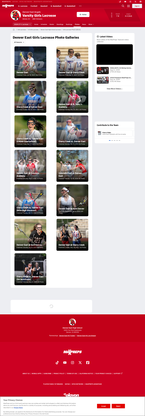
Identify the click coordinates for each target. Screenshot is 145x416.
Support (117, 373)
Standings (60, 24)
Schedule (44, 24)
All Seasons (18, 42)
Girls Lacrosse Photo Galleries (72, 29)
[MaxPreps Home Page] (13, 29)
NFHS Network (26, 1)
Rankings (69, 24)
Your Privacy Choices (103, 373)
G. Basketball (70, 6)
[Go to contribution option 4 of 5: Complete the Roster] (117, 140)
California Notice (86, 373)
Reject (118, 406)
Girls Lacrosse (22, 29)
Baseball (44, 6)
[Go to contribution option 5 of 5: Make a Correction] (119, 140)
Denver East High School (72, 327)
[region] (72, 406)
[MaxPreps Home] (8, 6)
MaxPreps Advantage (43, 1)
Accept (103, 406)
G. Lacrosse (22, 6)
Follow (84, 14)
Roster (52, 24)
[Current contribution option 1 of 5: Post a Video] (110, 140)
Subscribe (47, 373)
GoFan (15, 1)
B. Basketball (56, 6)
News (84, 24)
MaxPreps (6, 1)
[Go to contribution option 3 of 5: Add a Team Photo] (114, 140)
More (90, 24)
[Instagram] (130, 1)
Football (34, 6)
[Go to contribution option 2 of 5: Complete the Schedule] (112, 140)
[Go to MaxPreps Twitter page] (80, 363)
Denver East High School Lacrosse (51, 29)
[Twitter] (135, 1)
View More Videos (114, 88)
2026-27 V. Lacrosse (21, 24)
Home (36, 24)
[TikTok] (120, 1)
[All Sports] (80, 6)
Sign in (137, 6)
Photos (77, 24)
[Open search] (123, 6)
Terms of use (72, 373)
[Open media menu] (128, 6)
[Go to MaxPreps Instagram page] (72, 363)
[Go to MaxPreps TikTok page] (57, 363)
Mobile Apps (36, 373)
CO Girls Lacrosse (33, 29)
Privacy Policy (59, 373)
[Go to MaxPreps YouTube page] (65, 363)
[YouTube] (125, 1)
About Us (26, 373)
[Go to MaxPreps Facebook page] (87, 363)
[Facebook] (140, 1)
